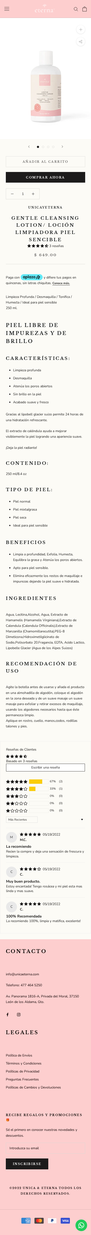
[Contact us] (81, 1225)
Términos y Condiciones (23, 1063)
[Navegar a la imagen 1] (38, 147)
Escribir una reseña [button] (45, 767)
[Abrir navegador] (6, 9)
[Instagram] (18, 1014)
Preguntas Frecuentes (22, 1079)
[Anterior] (29, 147)
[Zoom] (80, 29)
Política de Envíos (19, 1055)
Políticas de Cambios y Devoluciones (33, 1087)
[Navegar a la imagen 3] (48, 147)
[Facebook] (7, 1014)
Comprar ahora (45, 177)
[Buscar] (76, 9)
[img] (31, 834)
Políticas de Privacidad (22, 1071)
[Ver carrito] (85, 9)
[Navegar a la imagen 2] (43, 147)
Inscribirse (27, 1164)
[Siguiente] (62, 147)
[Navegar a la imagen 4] (53, 147)
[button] (38, 246)
